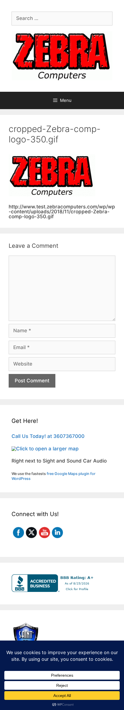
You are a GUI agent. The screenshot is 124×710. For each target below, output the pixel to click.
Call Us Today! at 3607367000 (48, 436)
